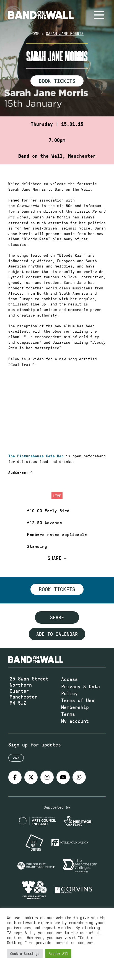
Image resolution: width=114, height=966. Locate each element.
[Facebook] (15, 777)
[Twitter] (31, 777)
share (57, 617)
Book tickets (57, 589)
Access (69, 679)
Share (54, 558)
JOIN (16, 757)
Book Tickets (57, 80)
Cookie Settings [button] (24, 953)
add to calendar (57, 634)
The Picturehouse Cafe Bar (36, 456)
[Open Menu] (99, 15)
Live (57, 495)
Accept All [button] (58, 953)
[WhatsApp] (79, 777)
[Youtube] (63, 777)
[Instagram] (47, 777)
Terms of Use (77, 700)
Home (34, 33)
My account (75, 721)
